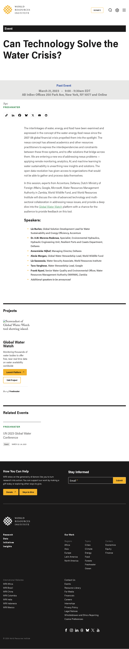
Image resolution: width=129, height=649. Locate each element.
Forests (88, 560)
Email (73, 480)
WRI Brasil (8, 587)
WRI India (7, 599)
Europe (67, 552)
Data (5, 538)
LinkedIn (76, 630)
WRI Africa (8, 583)
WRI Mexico (8, 607)
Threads (82, 630)
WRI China (8, 591)
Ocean (88, 568)
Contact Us (69, 579)
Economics (110, 544)
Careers (68, 599)
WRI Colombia (10, 595)
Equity (108, 548)
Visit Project (12, 380)
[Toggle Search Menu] (110, 10)
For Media (69, 591)
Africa (67, 544)
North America (71, 560)
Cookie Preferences (73, 618)
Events (67, 583)
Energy (88, 552)
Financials (69, 595)
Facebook (66, 630)
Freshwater (11, 107)
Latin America (71, 556)
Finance (109, 552)
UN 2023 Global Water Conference (17, 435)
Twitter (92, 630)
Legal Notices (71, 611)
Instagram (71, 630)
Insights (7, 546)
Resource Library (72, 587)
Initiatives (8, 542)
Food (87, 556)
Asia (66, 548)
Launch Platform (16, 373)
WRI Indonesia (10, 603)
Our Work (69, 534)
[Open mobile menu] (124, 10)
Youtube (98, 630)
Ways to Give (28, 491)
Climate (89, 548)
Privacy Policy (71, 607)
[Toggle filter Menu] (117, 10)
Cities (87, 544)
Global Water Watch (50, 207)
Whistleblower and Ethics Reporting (81, 615)
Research (8, 534)
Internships (69, 603)
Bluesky (87, 630)
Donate (97, 10)
